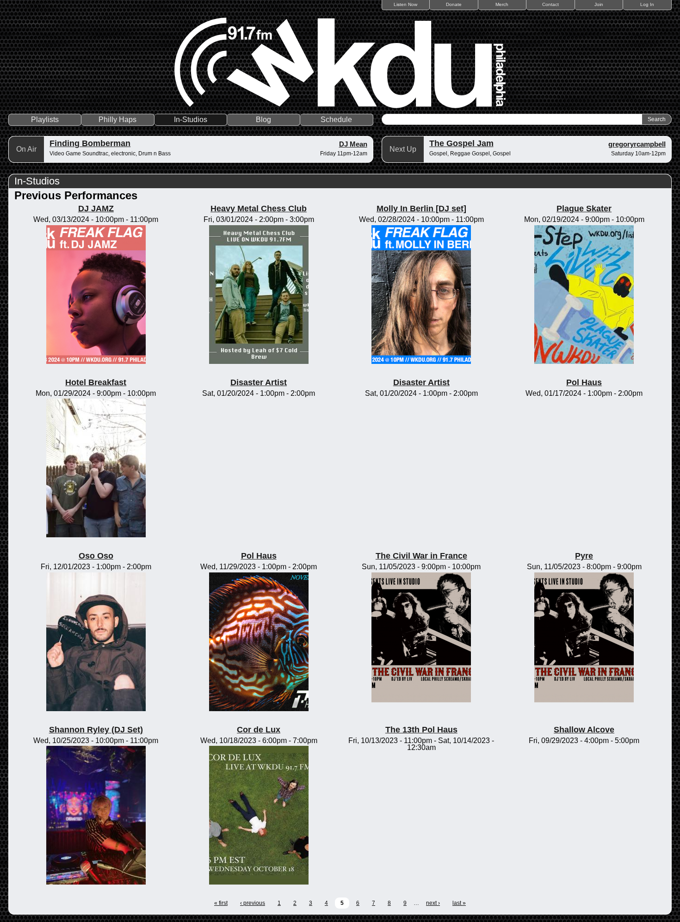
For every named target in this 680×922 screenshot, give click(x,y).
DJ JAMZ (96, 208)
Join (598, 4)
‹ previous (252, 903)
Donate (454, 4)
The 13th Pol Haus (421, 729)
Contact (550, 4)
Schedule (336, 119)
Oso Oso (96, 555)
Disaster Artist (258, 382)
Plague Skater (584, 208)
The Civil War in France (421, 555)
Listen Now (405, 4)
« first (221, 903)
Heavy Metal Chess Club (258, 208)
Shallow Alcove (584, 729)
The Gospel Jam (461, 143)
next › (433, 903)
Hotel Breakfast (95, 382)
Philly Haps (117, 119)
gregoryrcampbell (637, 144)
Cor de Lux (258, 729)
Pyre (584, 555)
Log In (647, 4)
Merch (501, 4)
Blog (263, 119)
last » (459, 903)
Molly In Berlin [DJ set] (421, 208)
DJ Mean (353, 144)
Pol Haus (584, 382)
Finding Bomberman (89, 143)
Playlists (45, 119)
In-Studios (190, 119)
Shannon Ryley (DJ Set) (96, 729)
